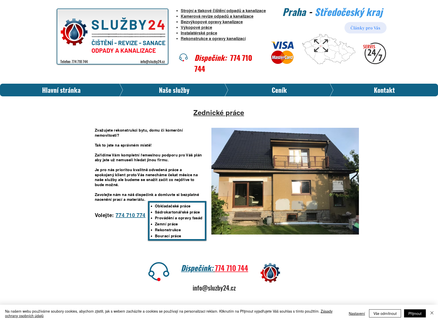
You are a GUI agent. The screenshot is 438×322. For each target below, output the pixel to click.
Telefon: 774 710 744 (74, 61)
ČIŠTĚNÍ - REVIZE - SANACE (129, 42)
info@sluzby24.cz (152, 61)
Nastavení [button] (357, 313)
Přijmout (415, 313)
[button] (285, 181)
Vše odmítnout (385, 313)
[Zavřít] (432, 313)
